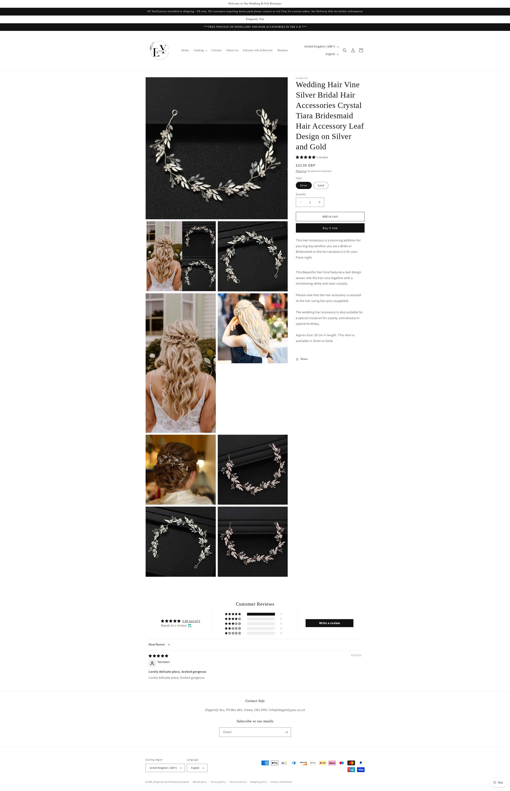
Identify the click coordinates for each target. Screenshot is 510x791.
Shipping (301, 170)
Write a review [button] (329, 623)
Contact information (281, 781)
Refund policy (200, 781)
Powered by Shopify (178, 781)
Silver (304, 185)
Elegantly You (161, 781)
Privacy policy (218, 781)
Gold (321, 185)
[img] (158, 656)
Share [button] (304, 359)
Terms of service (238, 781)
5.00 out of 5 (191, 621)
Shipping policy (258, 781)
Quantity (301, 194)
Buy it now (330, 228)
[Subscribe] (286, 732)
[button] (200, 50)
